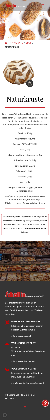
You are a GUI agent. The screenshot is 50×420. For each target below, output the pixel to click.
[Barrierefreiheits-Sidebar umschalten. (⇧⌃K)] (45, 403)
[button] (43, 7)
